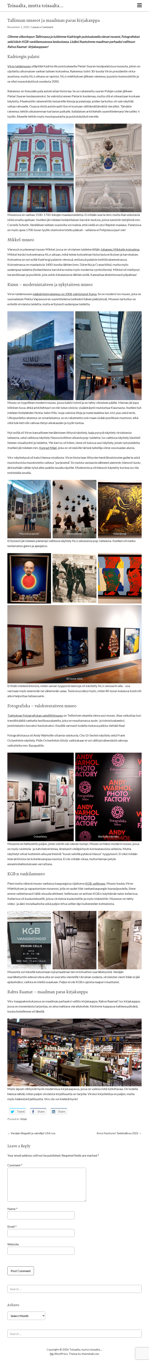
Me (52, 1353)
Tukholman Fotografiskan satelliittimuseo (35, 715)
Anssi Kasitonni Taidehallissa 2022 (119, 1133)
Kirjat (23, 1119)
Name (12, 1209)
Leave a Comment (42, 27)
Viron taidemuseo (19, 66)
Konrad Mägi (48, 448)
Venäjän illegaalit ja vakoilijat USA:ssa (31, 1133)
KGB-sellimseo (95, 883)
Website (13, 1244)
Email (12, 1226)
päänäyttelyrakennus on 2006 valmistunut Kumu (65, 294)
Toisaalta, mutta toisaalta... (35, 5)
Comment (15, 1165)
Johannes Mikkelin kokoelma (119, 249)
